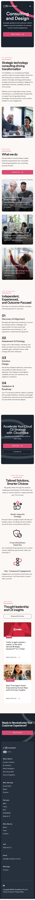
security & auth (8, 772)
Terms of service (8, 892)
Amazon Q (6, 816)
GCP (4, 810)
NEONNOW (7, 813)
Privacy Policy (19, 892)
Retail (5, 789)
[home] (9, 6)
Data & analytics (8, 768)
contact (5, 834)
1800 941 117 (7, 847)
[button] (30, 6)
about (5, 827)
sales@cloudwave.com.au (12, 859)
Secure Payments (9, 775)
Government (7, 786)
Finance (5, 792)
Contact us (17, 451)
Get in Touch (17, 732)
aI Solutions (7, 765)
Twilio (5, 807)
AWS (4, 803)
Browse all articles (17, 616)
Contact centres (8, 762)
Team (5, 830)
